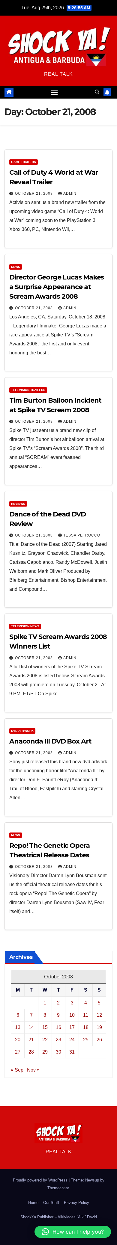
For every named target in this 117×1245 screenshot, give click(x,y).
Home (33, 1202)
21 (31, 1039)
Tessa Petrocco (81, 535)
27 (17, 1051)
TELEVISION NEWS (25, 626)
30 (58, 1051)
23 (58, 1039)
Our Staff (51, 1202)
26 (99, 1039)
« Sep (17, 1069)
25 (85, 1039)
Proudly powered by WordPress (41, 1180)
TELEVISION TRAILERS (28, 390)
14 (31, 1027)
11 (85, 1015)
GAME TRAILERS (23, 162)
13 (17, 1027)
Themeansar (58, 1188)
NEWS (15, 266)
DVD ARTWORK (22, 730)
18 (85, 1027)
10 (72, 1015)
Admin (69, 193)
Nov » (33, 1069)
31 (72, 1051)
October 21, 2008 (34, 193)
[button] (97, 92)
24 (72, 1039)
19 (99, 1027)
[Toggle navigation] (54, 92)
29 (45, 1051)
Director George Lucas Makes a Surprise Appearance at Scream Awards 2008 (56, 286)
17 (72, 1027)
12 (99, 1015)
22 (45, 1039)
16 (58, 1027)
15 (45, 1027)
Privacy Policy (76, 1202)
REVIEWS (18, 503)
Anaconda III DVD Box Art (50, 741)
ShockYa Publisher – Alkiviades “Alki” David (58, 1217)
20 (17, 1039)
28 (31, 1051)
